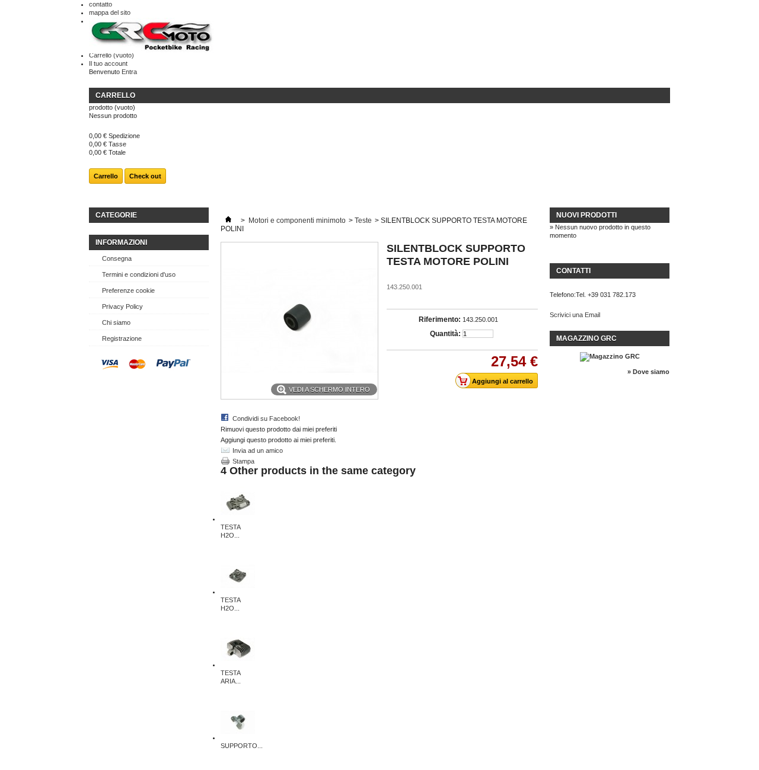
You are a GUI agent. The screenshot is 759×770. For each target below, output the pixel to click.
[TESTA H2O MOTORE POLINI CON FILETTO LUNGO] (238, 518)
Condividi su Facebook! (266, 418)
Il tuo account (108, 63)
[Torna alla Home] (228, 220)
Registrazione (122, 338)
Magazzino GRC (586, 338)
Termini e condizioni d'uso (139, 274)
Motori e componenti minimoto (297, 220)
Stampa (243, 461)
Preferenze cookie (128, 290)
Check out (145, 176)
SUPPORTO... (242, 745)
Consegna (117, 258)
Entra (129, 71)
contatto (100, 4)
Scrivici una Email (575, 314)
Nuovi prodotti (586, 215)
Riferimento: (440, 319)
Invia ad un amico (257, 450)
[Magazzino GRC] (610, 356)
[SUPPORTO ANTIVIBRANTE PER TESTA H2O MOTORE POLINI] (238, 737)
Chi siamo (116, 322)
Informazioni (121, 242)
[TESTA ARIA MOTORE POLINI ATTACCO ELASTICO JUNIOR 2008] (238, 664)
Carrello (111, 55)
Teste (363, 220)
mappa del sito (109, 12)
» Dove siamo (648, 371)
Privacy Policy (122, 306)
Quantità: (445, 334)
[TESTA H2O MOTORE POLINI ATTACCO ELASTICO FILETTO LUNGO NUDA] (238, 591)
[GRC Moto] (151, 36)
